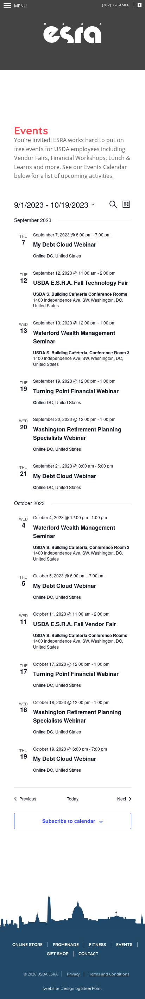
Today (72, 799)
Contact (88, 953)
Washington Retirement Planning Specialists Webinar (77, 433)
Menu (20, 6)
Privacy (73, 974)
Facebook (139, 5)
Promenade (66, 944)
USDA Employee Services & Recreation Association (72, 33)
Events (124, 944)
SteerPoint (91, 988)
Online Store (27, 944)
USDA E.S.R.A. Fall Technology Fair (80, 283)
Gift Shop (57, 953)
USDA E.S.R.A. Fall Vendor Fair (74, 624)
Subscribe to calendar (68, 820)
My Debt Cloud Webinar (64, 244)
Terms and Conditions (109, 974)
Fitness (97, 944)
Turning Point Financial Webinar (76, 391)
